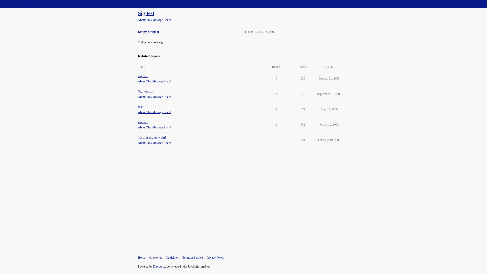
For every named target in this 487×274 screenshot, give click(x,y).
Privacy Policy (215, 257)
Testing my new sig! (152, 137)
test (140, 107)
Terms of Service (192, 257)
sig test (143, 76)
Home (141, 257)
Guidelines (172, 257)
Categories (155, 257)
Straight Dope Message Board (20, 4)
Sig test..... (145, 91)
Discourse (159, 266)
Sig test (146, 13)
